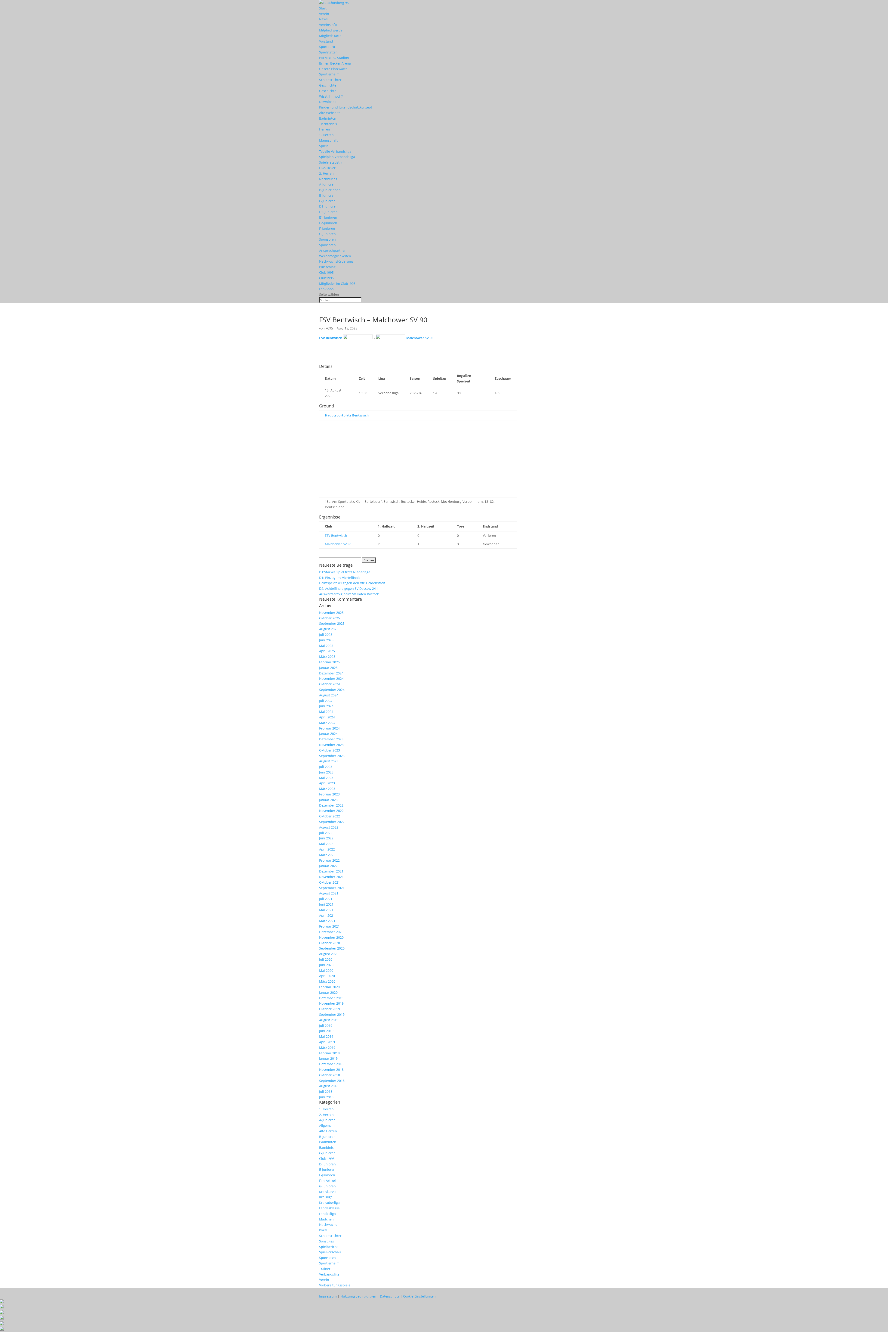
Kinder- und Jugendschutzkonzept (345, 107)
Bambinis (326, 1147)
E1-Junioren (328, 217)
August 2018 (328, 1086)
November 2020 (331, 937)
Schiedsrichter (330, 80)
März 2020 (327, 981)
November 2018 (331, 1069)
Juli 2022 (325, 833)
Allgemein (327, 1125)
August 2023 (328, 761)
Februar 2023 (329, 794)
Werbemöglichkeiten (335, 256)
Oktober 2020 (329, 943)
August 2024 (328, 695)
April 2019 (327, 1042)
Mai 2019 (326, 1036)
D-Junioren (327, 1164)
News (323, 19)
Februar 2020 (329, 987)
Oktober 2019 (329, 1009)
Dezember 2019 (331, 998)
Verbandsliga (329, 1274)
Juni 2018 (326, 1097)
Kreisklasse (327, 1191)
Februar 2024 (329, 728)
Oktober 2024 (329, 684)
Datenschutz (389, 1296)
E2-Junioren (328, 223)
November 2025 (331, 612)
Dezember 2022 (331, 805)
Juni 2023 (326, 772)
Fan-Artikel (327, 1180)
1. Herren (326, 135)
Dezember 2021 (331, 871)
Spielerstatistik (330, 162)
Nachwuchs (328, 179)
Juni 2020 (326, 965)
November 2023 (331, 744)
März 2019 (327, 1047)
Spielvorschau (330, 1252)
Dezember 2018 (331, 1064)
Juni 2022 (326, 838)
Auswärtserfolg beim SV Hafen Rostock (349, 594)
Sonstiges (326, 1241)
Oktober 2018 (329, 1075)
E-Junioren (327, 1169)
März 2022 (327, 855)
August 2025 (328, 629)
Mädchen (326, 1219)
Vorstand (326, 41)
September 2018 (332, 1080)
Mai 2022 (326, 843)
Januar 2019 (328, 1058)
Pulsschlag (327, 267)
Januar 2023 (328, 800)
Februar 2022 (329, 860)
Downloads (327, 101)
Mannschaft (328, 140)
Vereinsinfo (328, 24)
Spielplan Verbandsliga (337, 157)
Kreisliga (326, 1197)
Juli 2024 (325, 701)
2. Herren (326, 173)
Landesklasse (329, 1208)
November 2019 (331, 1003)
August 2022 (328, 827)
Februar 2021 (329, 926)
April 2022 (327, 849)
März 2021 (327, 921)
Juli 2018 (325, 1091)
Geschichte (327, 85)
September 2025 (332, 623)
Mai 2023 (326, 778)
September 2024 (332, 689)
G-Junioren (327, 234)
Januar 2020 (328, 992)
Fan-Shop (326, 289)
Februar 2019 (329, 1053)
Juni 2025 (326, 640)
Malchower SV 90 (338, 544)
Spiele (324, 146)
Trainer (324, 1269)
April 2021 (327, 915)
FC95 (329, 328)
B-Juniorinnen (330, 190)
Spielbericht (328, 1247)
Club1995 (326, 272)
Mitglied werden (332, 30)
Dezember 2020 (331, 932)
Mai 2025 (326, 645)
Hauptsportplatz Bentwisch (347, 415)
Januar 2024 (328, 733)
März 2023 (327, 788)
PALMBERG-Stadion (334, 58)
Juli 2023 (325, 766)
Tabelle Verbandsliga (335, 151)
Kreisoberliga (329, 1202)
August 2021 (328, 893)
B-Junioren (327, 195)
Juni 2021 (326, 904)
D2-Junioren (328, 212)
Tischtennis (328, 124)
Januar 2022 (328, 865)
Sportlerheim (329, 74)
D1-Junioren (328, 206)
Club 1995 (327, 1158)
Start (323, 8)
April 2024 (327, 717)
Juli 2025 (325, 634)
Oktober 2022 (329, 816)
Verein (324, 14)
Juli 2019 (325, 1025)
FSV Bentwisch (336, 535)
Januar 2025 (328, 667)
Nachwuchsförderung (336, 261)
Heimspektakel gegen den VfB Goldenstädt (352, 583)
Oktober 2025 (329, 618)
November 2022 (331, 810)
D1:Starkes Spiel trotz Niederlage (344, 572)
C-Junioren (327, 201)
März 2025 (327, 656)
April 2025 (327, 651)
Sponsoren (327, 239)
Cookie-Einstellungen (419, 1296)
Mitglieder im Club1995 (337, 283)
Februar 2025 (329, 662)
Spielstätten (328, 52)
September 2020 (332, 948)
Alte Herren (328, 1131)
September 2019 (332, 1014)
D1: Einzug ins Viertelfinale (340, 577)
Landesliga (327, 1213)
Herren (324, 129)
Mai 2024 (326, 711)
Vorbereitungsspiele (334, 1285)
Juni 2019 (326, 1031)
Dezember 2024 (331, 673)
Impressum (328, 1296)
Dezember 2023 (331, 739)
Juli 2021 (325, 899)
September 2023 (332, 756)
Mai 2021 (326, 910)
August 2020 (328, 954)
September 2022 (332, 822)
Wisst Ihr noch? (331, 96)
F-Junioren (327, 228)
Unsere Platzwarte (333, 69)
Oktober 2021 (329, 882)
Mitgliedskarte (330, 36)
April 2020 (327, 976)
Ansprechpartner (332, 250)
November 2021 (331, 877)
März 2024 (327, 722)
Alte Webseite (329, 113)
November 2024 (331, 678)
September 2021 (332, 888)
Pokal (323, 1230)
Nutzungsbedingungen (358, 1296)
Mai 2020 (326, 970)
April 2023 (327, 783)
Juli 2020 (325, 959)
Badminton (327, 118)
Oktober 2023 (329, 750)
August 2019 (328, 1020)
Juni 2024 (326, 706)
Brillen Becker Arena (335, 63)
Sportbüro (327, 46)
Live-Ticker (327, 168)
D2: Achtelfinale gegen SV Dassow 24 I (348, 588)
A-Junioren (327, 184)
